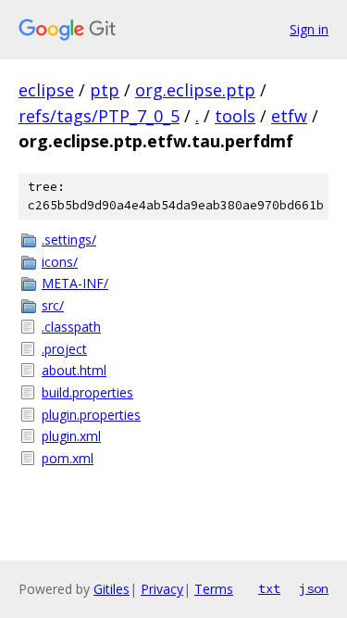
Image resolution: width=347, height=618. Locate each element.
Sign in (309, 29)
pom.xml (67, 458)
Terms (213, 589)
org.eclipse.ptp (195, 90)
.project (64, 349)
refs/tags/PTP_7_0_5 (99, 116)
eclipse (46, 90)
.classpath (71, 326)
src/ (53, 305)
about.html (74, 370)
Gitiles (111, 589)
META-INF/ (75, 283)
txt (269, 588)
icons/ (60, 262)
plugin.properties (91, 414)
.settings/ (69, 239)
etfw (289, 116)
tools (235, 116)
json (313, 588)
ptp (104, 90)
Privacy (162, 589)
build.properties (87, 392)
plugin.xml (71, 436)
